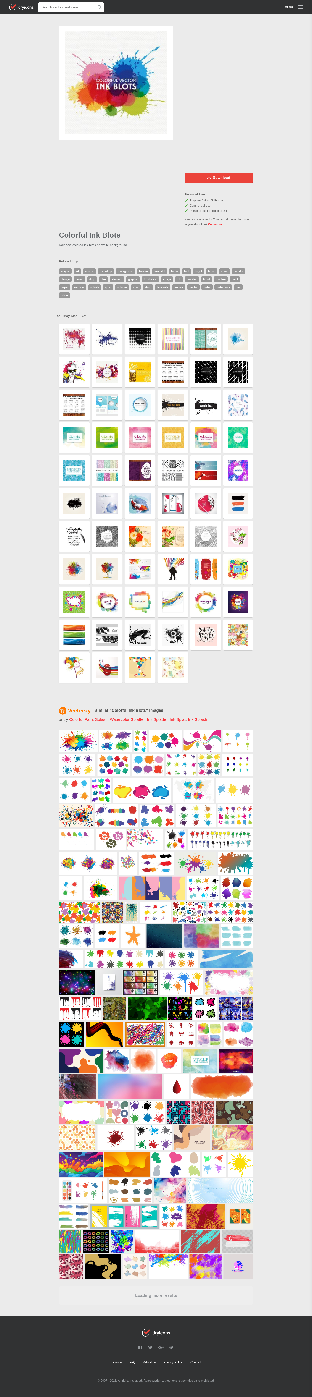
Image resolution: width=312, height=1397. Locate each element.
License (116, 1362)
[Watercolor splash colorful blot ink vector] (169, 1061)
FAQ (132, 1362)
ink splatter (157, 719)
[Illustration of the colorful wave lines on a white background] (237, 888)
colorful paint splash (88, 719)
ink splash (197, 719)
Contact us (215, 224)
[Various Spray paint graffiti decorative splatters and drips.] (237, 765)
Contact (195, 1362)
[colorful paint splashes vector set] (175, 839)
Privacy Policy (173, 1362)
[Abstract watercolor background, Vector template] (236, 1061)
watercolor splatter (127, 719)
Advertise (149, 1362)
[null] (78, 741)
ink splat (178, 719)
